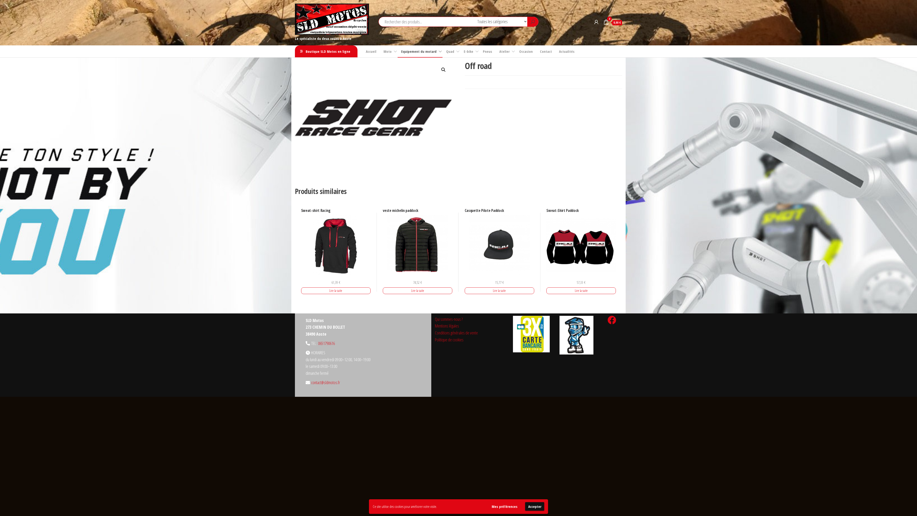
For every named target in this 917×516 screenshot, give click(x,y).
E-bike (468, 51)
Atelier (504, 51)
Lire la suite (335, 290)
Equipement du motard (419, 51)
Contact (546, 51)
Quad (450, 51)
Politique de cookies (449, 340)
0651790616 (326, 343)
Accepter (534, 506)
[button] (443, 69)
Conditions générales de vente (456, 333)
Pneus (487, 51)
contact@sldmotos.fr (325, 382)
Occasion (526, 51)
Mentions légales (447, 326)
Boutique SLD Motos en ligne (328, 51)
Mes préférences (504, 506)
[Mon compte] (596, 22)
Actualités (567, 51)
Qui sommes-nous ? (449, 319)
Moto (388, 51)
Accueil (371, 51)
